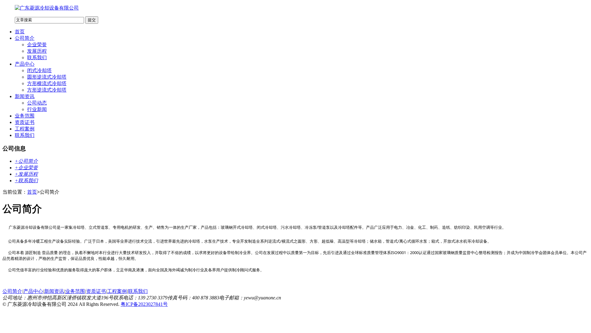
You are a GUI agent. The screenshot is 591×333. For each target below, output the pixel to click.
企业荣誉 (37, 44)
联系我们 (37, 57)
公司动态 (37, 102)
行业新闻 (37, 109)
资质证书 (24, 122)
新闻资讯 (24, 96)
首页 (20, 31)
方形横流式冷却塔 (46, 83)
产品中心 (24, 64)
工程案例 (24, 128)
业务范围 (24, 115)
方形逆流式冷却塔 (46, 89)
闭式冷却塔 (39, 70)
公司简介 (24, 38)
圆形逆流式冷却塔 (46, 77)
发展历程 (37, 51)
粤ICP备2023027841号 (144, 304)
